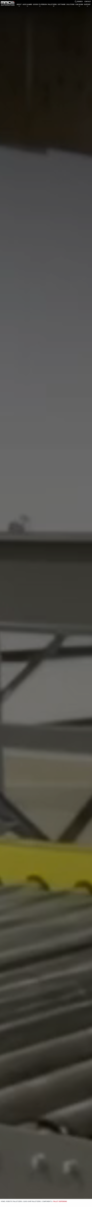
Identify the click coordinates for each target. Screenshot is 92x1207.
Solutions (70, 4)
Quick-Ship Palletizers (32, 1201)
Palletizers (52, 4)
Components (47, 1201)
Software (61, 4)
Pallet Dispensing (60, 1201)
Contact (87, 1)
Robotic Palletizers (14, 1201)
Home (3, 1201)
